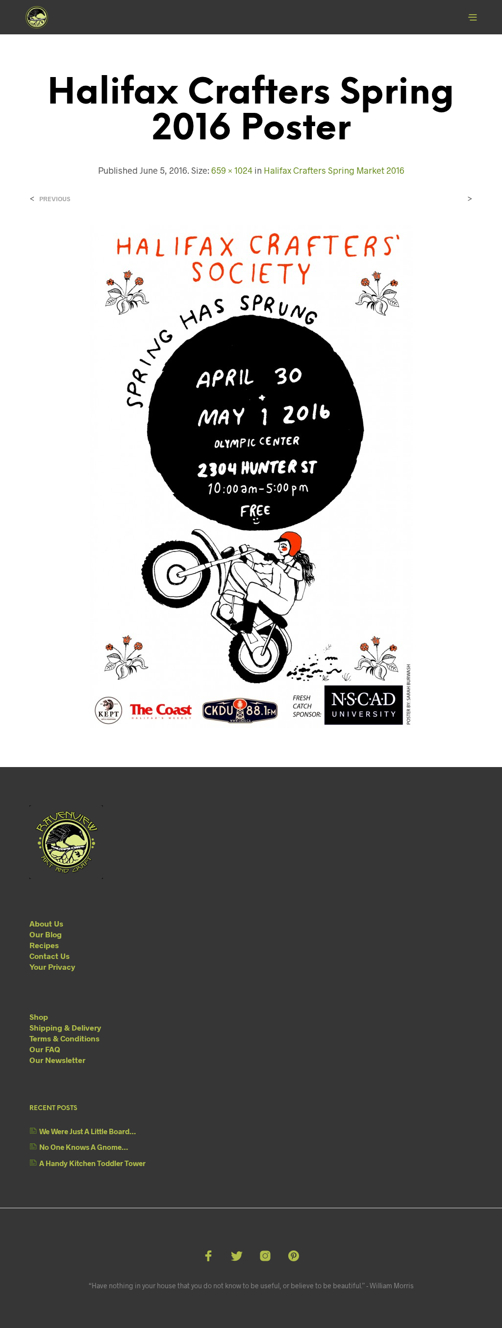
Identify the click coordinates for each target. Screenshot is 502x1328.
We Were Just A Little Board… (87, 1131)
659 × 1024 (231, 170)
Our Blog (45, 934)
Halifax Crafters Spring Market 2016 (334, 170)
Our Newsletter (57, 1059)
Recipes (44, 945)
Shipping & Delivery (65, 1027)
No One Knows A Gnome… (83, 1146)
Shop (38, 1016)
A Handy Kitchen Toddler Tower (92, 1163)
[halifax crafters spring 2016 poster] (251, 475)
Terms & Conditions (64, 1038)
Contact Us (49, 955)
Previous (54, 199)
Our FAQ (44, 1049)
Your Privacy (52, 966)
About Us (46, 923)
